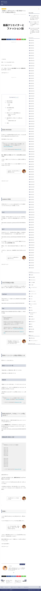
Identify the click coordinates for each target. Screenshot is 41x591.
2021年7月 (32, 194)
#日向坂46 (8, 399)
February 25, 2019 (18, 149)
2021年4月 (32, 202)
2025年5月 (32, 78)
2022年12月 (32, 151)
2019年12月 (32, 242)
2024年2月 (32, 116)
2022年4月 (32, 171)
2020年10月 (32, 217)
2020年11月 (32, 214)
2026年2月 (32, 55)
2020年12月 (32, 212)
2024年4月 (32, 111)
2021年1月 (32, 209)
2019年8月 (32, 252)
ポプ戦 (31, 310)
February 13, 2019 (18, 402)
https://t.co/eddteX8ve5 (20, 399)
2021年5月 (32, 199)
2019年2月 (32, 267)
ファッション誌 (32, 301)
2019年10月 (32, 247)
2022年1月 (32, 179)
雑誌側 (9, 115)
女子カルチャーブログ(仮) (4, 3)
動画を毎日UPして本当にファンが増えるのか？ (14, 119)
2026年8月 (32, 40)
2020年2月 (32, 237)
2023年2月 (32, 146)
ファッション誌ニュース (33, 305)
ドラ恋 (31, 296)
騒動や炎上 (32, 331)
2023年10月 (32, 126)
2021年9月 (32, 189)
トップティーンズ (33, 293)
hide (17, 97)
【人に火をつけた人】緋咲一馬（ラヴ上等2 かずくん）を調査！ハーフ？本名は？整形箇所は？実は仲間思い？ (34, 31)
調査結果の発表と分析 (12, 120)
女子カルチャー (32, 321)
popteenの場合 (9, 102)
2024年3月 (32, 113)
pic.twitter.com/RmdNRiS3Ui (18, 328)
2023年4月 (32, 141)
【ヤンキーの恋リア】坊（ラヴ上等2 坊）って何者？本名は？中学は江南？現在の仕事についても (34, 17)
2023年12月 (32, 121)
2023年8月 (32, 131)
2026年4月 (32, 50)
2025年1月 (32, 88)
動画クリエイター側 (11, 114)
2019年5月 (32, 260)
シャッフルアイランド (33, 288)
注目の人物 (32, 329)
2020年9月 (32, 219)
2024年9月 (32, 98)
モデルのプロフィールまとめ (33, 313)
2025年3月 (32, 83)
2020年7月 (32, 224)
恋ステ (31, 324)
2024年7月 (32, 103)
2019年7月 (32, 255)
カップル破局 (32, 282)
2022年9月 (32, 159)
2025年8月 (32, 70)
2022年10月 (32, 156)
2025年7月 (32, 73)
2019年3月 (32, 265)
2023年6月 (32, 136)
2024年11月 (32, 93)
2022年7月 (32, 164)
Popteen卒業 (32, 277)
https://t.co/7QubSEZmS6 (8, 146)
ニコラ (31, 298)
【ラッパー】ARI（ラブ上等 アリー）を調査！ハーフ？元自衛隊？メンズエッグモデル (34, 24)
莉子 (9, 105)
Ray (9, 110)
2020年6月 (32, 227)
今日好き (31, 316)
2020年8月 (32, 222)
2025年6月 (32, 75)
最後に (8, 123)
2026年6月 (32, 45)
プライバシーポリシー (34, 340)
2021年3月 (32, 204)
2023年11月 (32, 123)
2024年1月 (32, 118)
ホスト (31, 307)
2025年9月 (32, 68)
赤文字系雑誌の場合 (10, 107)
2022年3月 (32, 174)
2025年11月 (32, 63)
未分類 (31, 326)
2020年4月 (32, 232)
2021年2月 (32, 207)
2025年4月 (32, 80)
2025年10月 (32, 65)
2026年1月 (32, 58)
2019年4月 (32, 262)
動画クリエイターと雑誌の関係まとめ (13, 112)
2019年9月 (32, 250)
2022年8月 (32, 161)
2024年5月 (32, 108)
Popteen (31, 274)
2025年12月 (32, 60)
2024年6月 (32, 106)
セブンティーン (32, 291)
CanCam (10, 109)
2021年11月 (32, 184)
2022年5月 (32, 169)
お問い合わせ (32, 338)
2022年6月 (32, 166)
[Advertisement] (14, 50)
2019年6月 (32, 257)
